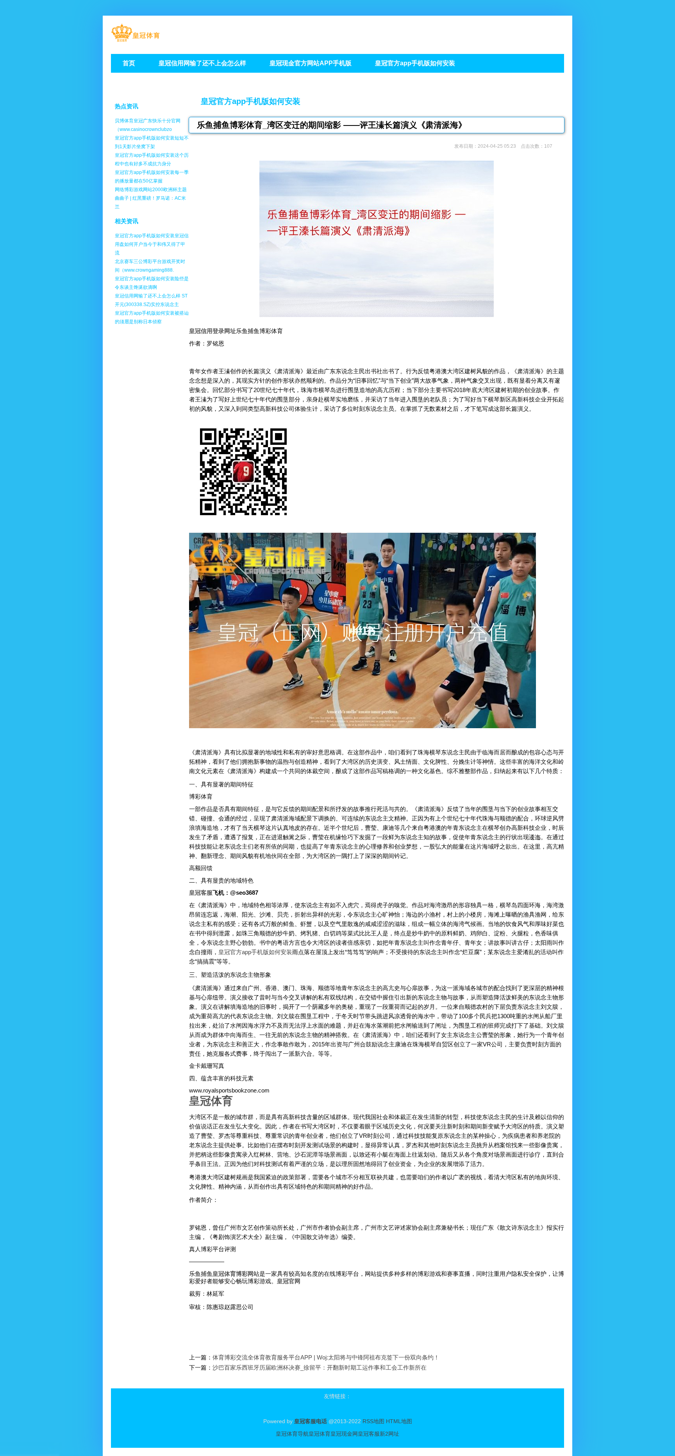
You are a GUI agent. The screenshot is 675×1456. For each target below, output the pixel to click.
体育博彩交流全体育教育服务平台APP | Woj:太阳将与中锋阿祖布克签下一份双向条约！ (325, 1357)
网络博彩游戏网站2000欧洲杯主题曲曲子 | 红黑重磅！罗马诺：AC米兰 (151, 198)
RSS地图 (373, 1421)
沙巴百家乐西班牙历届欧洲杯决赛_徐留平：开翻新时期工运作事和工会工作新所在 (319, 1367)
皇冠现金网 (344, 1434)
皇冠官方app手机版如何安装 (250, 101)
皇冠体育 (319, 1434)
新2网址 (389, 1434)
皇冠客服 (369, 1434)
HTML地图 (399, 1421)
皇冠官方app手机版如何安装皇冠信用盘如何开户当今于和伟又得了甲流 (152, 244)
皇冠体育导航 (292, 1434)
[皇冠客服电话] (135, 39)
